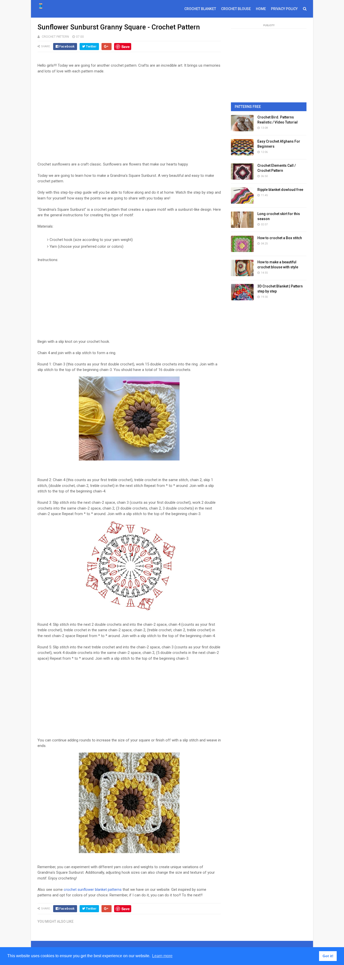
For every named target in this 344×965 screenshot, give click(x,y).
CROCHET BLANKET (200, 9)
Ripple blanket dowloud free (280, 190)
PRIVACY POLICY (284, 9)
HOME (261, 9)
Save (125, 46)
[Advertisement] (129, 115)
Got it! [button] (328, 956)
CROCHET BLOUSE (236, 9)
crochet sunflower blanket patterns (93, 889)
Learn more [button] (162, 956)
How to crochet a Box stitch (279, 238)
